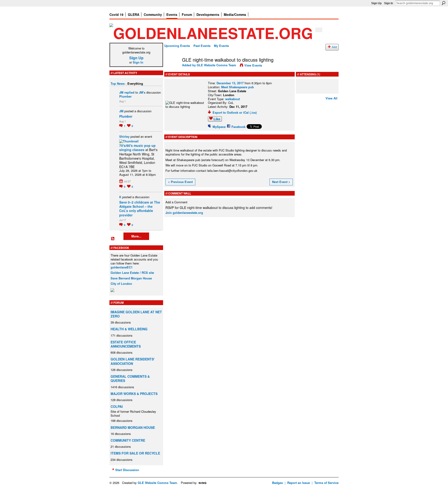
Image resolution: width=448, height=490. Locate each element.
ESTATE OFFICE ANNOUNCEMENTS (126, 344)
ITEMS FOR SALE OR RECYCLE (135, 453)
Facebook (238, 126)
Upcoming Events (177, 45)
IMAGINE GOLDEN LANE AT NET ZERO (136, 314)
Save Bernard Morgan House (131, 278)
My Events (221, 45)
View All (331, 98)
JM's (142, 92)
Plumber (125, 96)
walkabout (232, 99)
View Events (253, 65)
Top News (118, 83)
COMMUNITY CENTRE (128, 440)
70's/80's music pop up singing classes (137, 147)
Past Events (201, 45)
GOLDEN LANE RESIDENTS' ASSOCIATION (132, 361)
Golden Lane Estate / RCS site (132, 272)
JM (121, 92)
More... (136, 236)
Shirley (124, 136)
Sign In (388, 3)
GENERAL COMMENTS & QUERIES (130, 378)
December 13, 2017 (230, 83)
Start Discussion (127, 470)
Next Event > (281, 182)
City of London (121, 283)
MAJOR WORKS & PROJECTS (134, 393)
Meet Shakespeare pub (237, 87)
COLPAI (117, 406)
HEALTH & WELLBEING (129, 329)
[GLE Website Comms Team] (171, 69)
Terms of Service (326, 482)
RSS (113, 239)
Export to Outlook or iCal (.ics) (235, 112)
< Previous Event (180, 182)
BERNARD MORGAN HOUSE (133, 427)
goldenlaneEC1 (122, 267)
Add (334, 47)
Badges (277, 482)
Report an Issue (298, 482)
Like (217, 118)
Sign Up (376, 3)
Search (443, 3)
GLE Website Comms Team (216, 65)
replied (129, 92)
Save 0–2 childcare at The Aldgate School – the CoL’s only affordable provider (139, 208)
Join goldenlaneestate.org (184, 212)
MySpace (219, 126)
